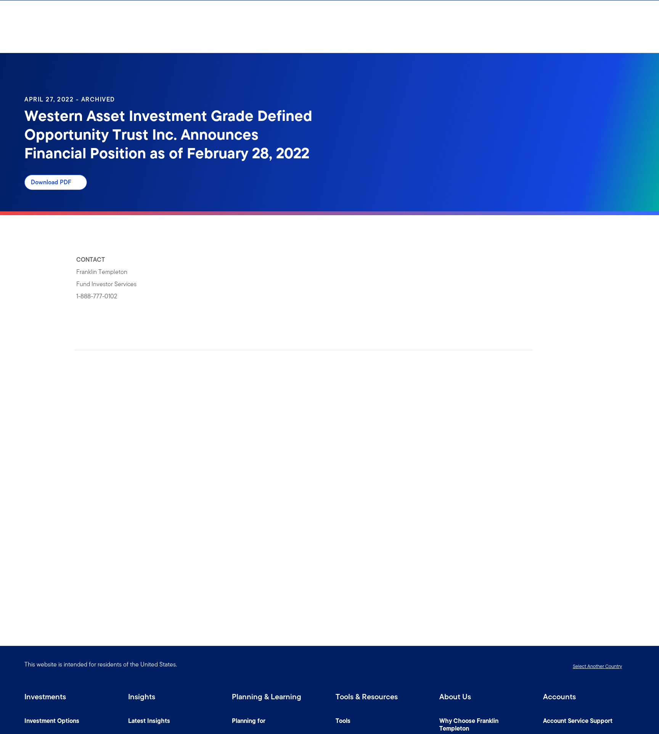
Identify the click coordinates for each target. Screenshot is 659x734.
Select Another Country (597, 666)
